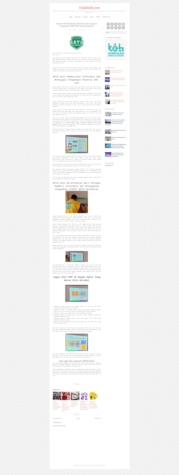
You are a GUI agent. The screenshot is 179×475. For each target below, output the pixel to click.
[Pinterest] (112, 27)
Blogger (103, 465)
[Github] (119, 27)
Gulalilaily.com (89, 8)
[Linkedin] (115, 27)
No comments (82, 29)
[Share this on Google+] (78, 384)
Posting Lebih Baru (57, 418)
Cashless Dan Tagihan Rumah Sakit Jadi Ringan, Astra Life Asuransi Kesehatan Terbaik (93, 404)
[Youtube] (108, 27)
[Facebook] (108, 24)
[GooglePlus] (115, 24)
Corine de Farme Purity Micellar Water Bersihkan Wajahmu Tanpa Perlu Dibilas (117, 102)
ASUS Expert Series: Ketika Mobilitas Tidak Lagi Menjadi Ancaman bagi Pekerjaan (116, 94)
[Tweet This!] (76, 384)
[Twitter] (112, 24)
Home (70, 16)
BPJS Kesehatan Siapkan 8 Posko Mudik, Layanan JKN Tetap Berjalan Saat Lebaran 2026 (119, 146)
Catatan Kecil (106, 16)
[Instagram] (119, 24)
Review (98, 16)
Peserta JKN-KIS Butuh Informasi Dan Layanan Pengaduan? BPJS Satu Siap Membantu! (76, 24)
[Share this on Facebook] (75, 384)
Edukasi (85, 16)
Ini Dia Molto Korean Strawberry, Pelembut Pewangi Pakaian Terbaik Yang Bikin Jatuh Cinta (66, 406)
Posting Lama (98, 418)
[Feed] (123, 27)
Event (91, 16)
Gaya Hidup (78, 16)
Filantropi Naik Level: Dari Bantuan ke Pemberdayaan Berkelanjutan (118, 155)
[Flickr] (123, 24)
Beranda (78, 418)
